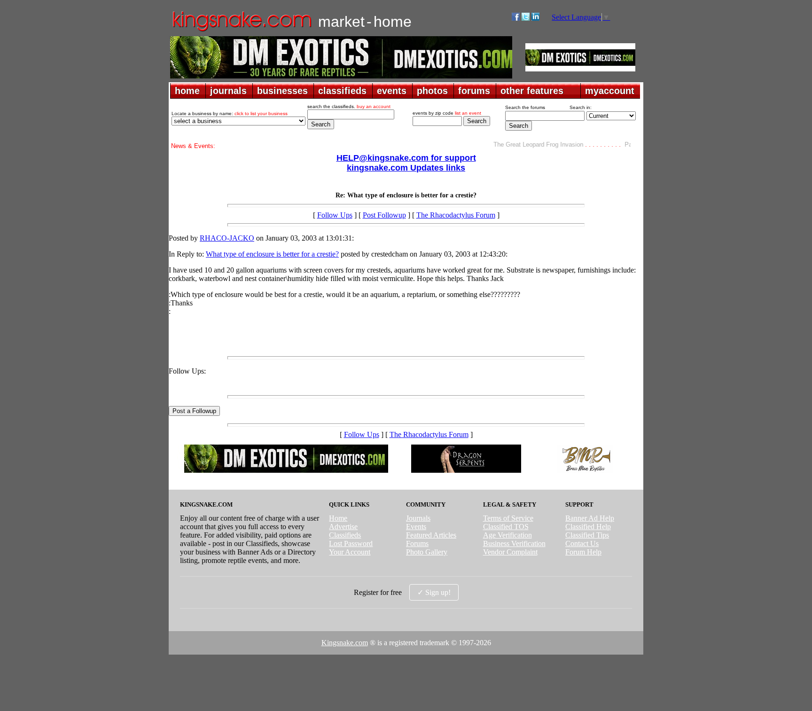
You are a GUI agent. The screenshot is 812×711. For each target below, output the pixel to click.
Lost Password (351, 543)
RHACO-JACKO (227, 238)
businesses (282, 91)
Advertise (343, 527)
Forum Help (583, 552)
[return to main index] (241, 31)
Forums (417, 543)
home (187, 91)
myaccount (609, 91)
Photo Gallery (426, 552)
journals (228, 91)
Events (416, 527)
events (391, 91)
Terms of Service (508, 518)
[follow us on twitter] (526, 18)
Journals (418, 518)
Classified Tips (587, 535)
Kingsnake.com (344, 643)
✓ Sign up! (434, 592)
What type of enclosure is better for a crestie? (272, 254)
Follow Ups (334, 215)
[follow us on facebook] (516, 18)
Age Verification (507, 535)
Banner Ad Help (589, 518)
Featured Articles (431, 535)
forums (474, 91)
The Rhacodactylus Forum (455, 215)
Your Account (349, 552)
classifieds (342, 91)
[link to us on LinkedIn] (535, 18)
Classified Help (588, 527)
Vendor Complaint (510, 552)
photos (432, 91)
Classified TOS (506, 527)
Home (338, 518)
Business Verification (514, 543)
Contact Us (582, 543)
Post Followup (384, 215)
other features (531, 91)
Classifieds (345, 535)
